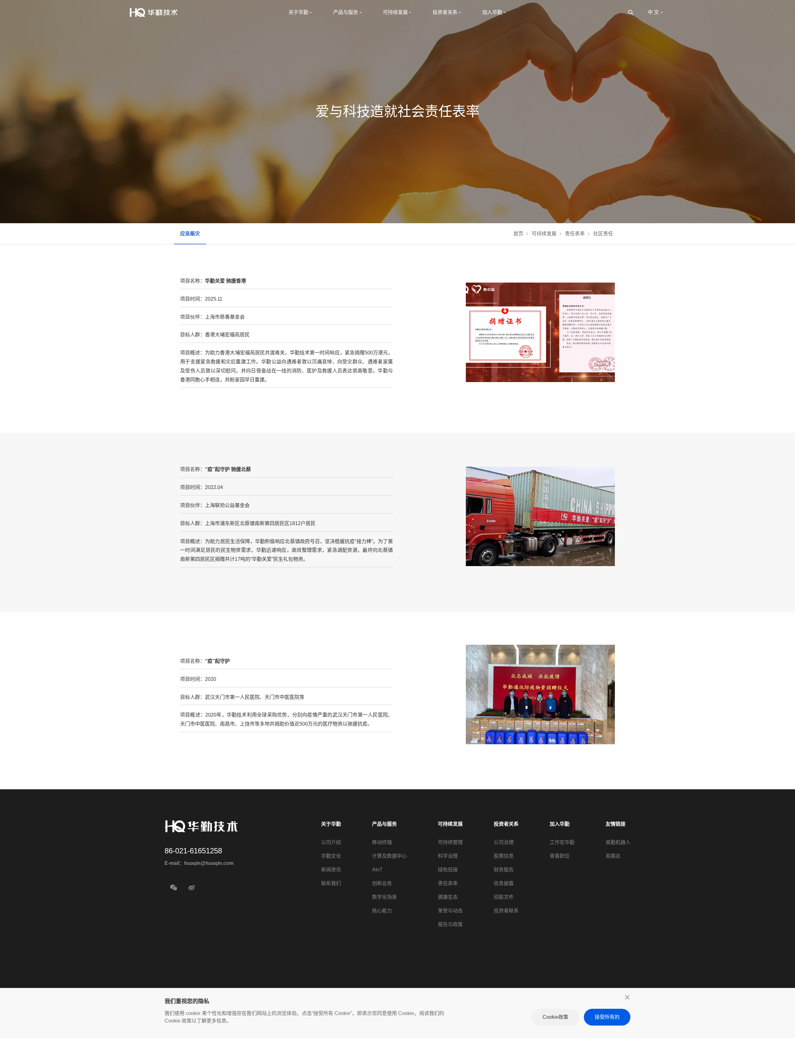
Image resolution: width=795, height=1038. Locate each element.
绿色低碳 (448, 869)
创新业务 (382, 883)
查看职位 (560, 856)
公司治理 (504, 842)
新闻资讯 (331, 869)
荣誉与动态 (450, 910)
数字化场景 (384, 897)
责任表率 (575, 233)
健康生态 (448, 897)
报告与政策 (450, 924)
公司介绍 (331, 842)
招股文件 (504, 897)
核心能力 (382, 910)
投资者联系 (506, 910)
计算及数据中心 (389, 856)
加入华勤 (560, 824)
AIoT (377, 869)
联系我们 (331, 883)
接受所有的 (607, 1017)
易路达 (613, 856)
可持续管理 (450, 842)
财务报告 (504, 869)
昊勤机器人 (618, 842)
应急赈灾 (190, 233)
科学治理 (448, 856)
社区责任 (603, 233)
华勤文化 (331, 856)
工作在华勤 (562, 842)
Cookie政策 (555, 1017)
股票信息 (504, 856)
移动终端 (382, 842)
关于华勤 (331, 824)
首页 (518, 233)
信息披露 (504, 883)
